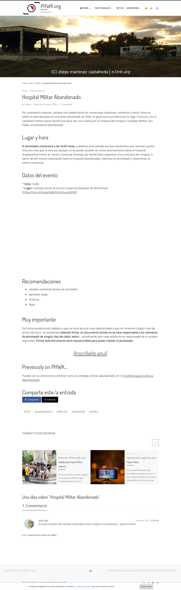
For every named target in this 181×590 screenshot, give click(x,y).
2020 (37, 83)
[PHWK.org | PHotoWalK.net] (31, 7)
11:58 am (154, 520)
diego (28, 104)
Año (31, 83)
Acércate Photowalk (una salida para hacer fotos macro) (72, 462)
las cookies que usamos (82, 586)
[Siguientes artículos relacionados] (155, 442)
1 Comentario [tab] (34, 505)
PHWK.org (33, 582)
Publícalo (51, 399)
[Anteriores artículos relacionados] (148, 442)
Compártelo (33, 399)
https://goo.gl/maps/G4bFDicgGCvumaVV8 (49, 192)
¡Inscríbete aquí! (90, 353)
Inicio (25, 83)
